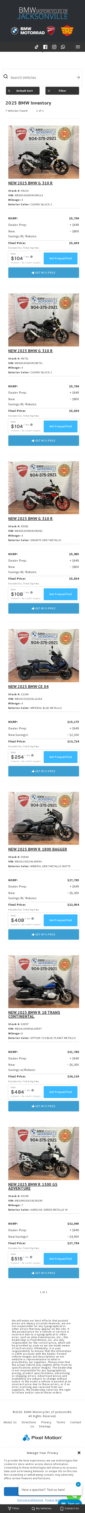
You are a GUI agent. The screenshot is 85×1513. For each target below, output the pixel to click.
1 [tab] (42, 51)
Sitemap (45, 1426)
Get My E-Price (45, 272)
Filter (62, 90)
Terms (60, 1422)
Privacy (46, 1422)
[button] (79, 1453)
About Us (10, 1422)
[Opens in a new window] (37, 46)
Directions (29, 1422)
